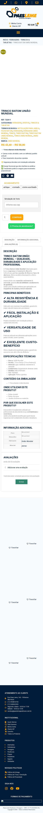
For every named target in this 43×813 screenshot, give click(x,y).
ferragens (18, 131)
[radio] (7, 187)
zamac (24, 446)
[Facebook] (11, 788)
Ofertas (26, 123)
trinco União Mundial (23, 136)
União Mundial (14, 141)
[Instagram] (6, 788)
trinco (12, 133)
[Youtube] (17, 788)
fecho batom (7, 131)
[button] (18, 32)
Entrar (21, 482)
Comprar (17, 217)
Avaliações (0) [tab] (11, 244)
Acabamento (11, 183)
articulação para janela (28, 128)
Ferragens (14, 40)
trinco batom (22, 133)
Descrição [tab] (9, 240)
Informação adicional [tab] (28, 240)
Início (5, 40)
